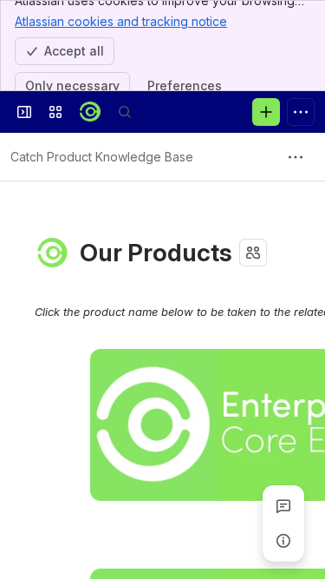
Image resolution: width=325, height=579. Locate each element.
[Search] (125, 112)
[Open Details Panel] (283, 541)
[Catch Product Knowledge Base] (90, 112)
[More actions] (295, 157)
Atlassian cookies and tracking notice (121, 21)
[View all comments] (283, 506)
